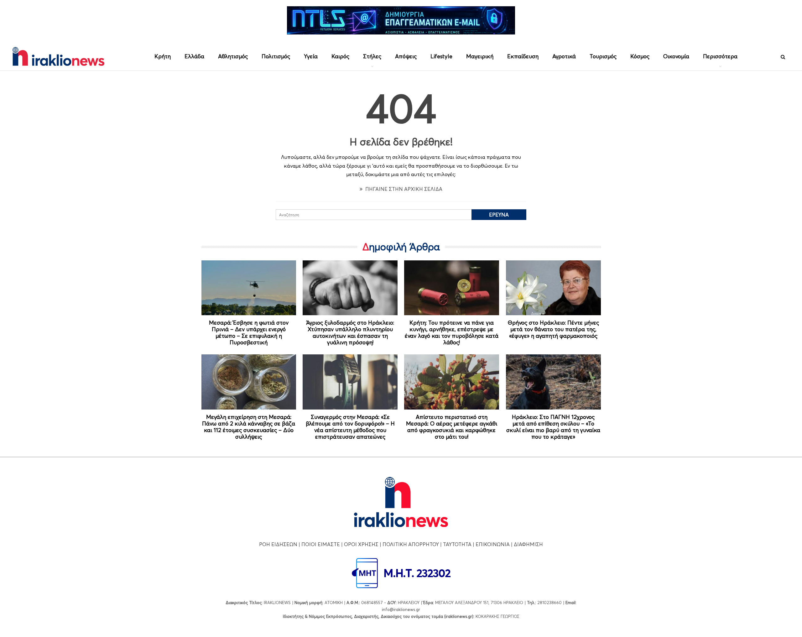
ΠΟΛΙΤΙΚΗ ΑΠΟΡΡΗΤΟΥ (411, 544)
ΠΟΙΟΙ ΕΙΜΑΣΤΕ (320, 544)
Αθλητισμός (233, 56)
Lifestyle (441, 56)
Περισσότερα (720, 56)
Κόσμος (639, 56)
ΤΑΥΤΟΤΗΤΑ (457, 544)
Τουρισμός (603, 56)
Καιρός (340, 56)
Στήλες (372, 56)
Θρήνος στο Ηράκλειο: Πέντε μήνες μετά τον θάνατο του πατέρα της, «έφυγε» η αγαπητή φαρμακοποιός (553, 329)
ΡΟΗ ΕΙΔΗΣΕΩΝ (278, 544)
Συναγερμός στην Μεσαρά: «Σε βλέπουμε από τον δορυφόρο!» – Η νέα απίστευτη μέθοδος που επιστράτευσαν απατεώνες (350, 427)
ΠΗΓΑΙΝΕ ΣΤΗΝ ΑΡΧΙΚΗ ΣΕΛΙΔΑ (403, 189)
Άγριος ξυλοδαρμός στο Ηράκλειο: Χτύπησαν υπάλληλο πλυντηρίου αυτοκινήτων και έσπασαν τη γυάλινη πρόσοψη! (350, 332)
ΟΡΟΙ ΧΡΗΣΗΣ (361, 544)
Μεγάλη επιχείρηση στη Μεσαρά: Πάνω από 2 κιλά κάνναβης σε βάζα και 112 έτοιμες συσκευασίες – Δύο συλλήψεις (248, 427)
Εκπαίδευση (523, 56)
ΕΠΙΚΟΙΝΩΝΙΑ (493, 544)
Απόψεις (406, 56)
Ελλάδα (194, 56)
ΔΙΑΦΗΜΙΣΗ (528, 544)
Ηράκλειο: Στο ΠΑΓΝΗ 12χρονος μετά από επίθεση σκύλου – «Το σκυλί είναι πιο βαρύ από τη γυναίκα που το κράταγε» (553, 427)
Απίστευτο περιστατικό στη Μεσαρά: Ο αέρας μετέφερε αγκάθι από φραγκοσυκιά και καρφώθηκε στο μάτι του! (451, 427)
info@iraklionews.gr (401, 609)
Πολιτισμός (276, 56)
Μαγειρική (479, 56)
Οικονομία (676, 56)
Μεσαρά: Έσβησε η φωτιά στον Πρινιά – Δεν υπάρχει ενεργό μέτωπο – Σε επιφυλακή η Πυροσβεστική (249, 332)
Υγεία (311, 56)
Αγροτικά (564, 56)
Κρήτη (162, 56)
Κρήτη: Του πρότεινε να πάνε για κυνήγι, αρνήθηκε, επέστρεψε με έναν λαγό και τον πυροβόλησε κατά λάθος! (451, 332)
